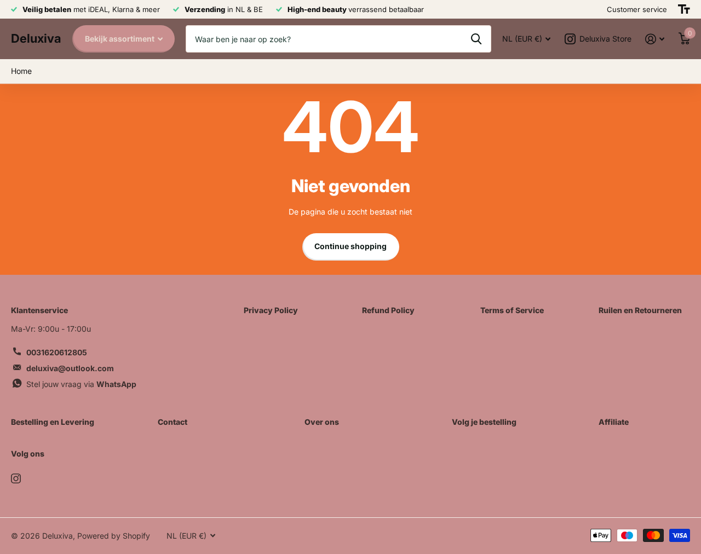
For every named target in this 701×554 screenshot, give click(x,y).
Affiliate (614, 421)
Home (21, 71)
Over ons (321, 421)
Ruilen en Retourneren (640, 310)
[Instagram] (16, 478)
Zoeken (476, 39)
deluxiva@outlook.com (70, 368)
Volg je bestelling (484, 421)
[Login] (655, 39)
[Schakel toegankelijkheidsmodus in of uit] (684, 9)
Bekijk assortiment (120, 38)
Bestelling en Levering (52, 421)
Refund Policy (388, 310)
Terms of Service (512, 310)
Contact (172, 421)
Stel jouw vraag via (81, 384)
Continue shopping (350, 246)
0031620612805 (56, 352)
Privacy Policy (271, 310)
